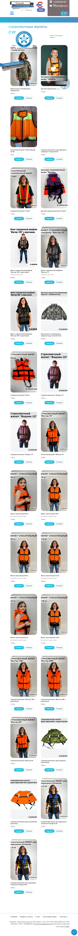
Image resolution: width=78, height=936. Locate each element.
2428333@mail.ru (60, 6)
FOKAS (67, 926)
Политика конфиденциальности (44, 924)
